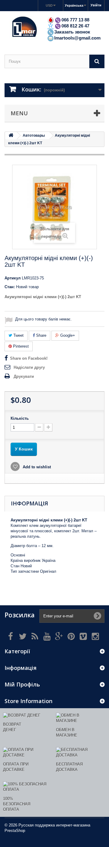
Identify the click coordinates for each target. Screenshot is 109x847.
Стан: (10, 287)
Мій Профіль (22, 684)
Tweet (18, 335)
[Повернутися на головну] (11, 135)
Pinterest (20, 346)
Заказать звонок (72, 31)
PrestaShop (15, 830)
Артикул (13, 278)
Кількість (20, 418)
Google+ (67, 335)
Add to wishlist (36, 467)
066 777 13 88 (75, 19)
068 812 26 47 (75, 25)
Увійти (96, 5)
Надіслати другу (29, 367)
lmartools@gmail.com (77, 37)
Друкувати (24, 376)
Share (40, 335)
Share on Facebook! (29, 358)
